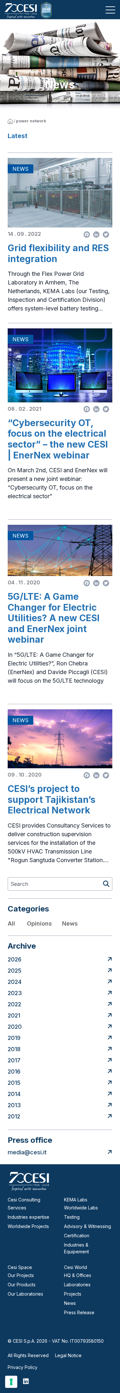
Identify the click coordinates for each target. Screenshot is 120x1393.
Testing (72, 1217)
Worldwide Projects (28, 1226)
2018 (14, 1049)
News (70, 923)
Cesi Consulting (24, 1199)
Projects (72, 1294)
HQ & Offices (77, 1275)
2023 (15, 993)
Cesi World (75, 1267)
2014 (14, 1094)
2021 (14, 1015)
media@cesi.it (27, 1152)
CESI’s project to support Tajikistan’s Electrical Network (51, 800)
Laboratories (77, 1284)
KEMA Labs (75, 1199)
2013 (14, 1105)
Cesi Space (20, 1267)
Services (17, 1207)
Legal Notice (68, 1355)
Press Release (79, 1312)
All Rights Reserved (28, 1355)
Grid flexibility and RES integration (58, 253)
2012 (14, 1116)
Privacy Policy (22, 1367)
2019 (14, 1037)
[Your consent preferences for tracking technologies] (11, 1382)
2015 (14, 1082)
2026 (14, 959)
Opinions (39, 923)
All (11, 923)
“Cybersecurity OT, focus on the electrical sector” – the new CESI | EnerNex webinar (58, 439)
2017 (14, 1060)
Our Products (22, 1284)
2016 (14, 1071)
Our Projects (21, 1275)
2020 (15, 1026)
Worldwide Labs (81, 1207)
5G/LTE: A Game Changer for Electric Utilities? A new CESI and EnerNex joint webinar (54, 618)
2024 (14, 981)
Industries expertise (28, 1217)
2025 (14, 970)
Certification (76, 1235)
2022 (14, 1004)
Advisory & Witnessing (87, 1226)
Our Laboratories (25, 1294)
